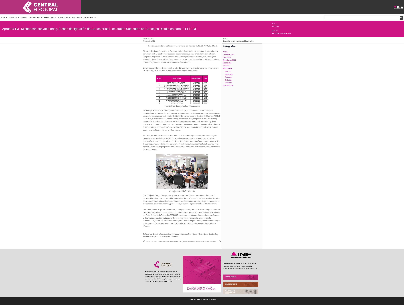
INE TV (228, 71)
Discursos (76, 18)
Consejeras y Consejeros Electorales (203, 234)
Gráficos (228, 83)
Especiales (227, 63)
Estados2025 (148, 236)
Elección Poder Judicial (278, 33)
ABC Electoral (89, 18)
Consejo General (64, 18)
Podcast (228, 77)
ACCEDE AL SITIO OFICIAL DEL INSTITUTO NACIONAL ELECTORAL (201, 288)
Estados (24, 18)
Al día (3, 18)
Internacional (228, 85)
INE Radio (229, 74)
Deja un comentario (172, 236)
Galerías (228, 80)
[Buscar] (401, 18)
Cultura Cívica (49, 18)
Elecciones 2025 (34, 18)
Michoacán (159, 236)
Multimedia (13, 18)
